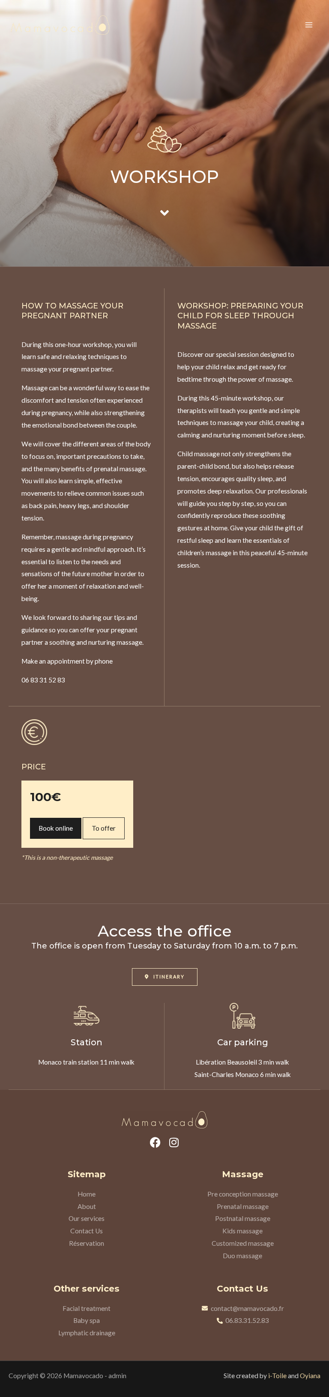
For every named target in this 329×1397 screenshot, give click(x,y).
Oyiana (310, 1375)
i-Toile (277, 1375)
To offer (104, 828)
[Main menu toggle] (309, 25)
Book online (56, 828)
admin (117, 1375)
